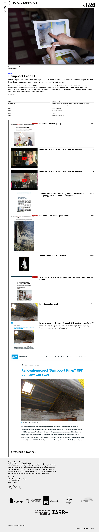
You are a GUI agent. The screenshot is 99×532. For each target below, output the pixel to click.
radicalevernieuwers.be (57, 115)
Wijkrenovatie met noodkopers (52, 255)
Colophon (92, 528)
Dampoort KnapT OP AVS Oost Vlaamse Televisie (60, 149)
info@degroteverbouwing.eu (17, 479)
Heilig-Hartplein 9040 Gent (11, 104)
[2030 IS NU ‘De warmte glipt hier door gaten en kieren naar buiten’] (24, 289)
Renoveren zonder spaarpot (51, 124)
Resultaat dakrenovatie (49, 304)
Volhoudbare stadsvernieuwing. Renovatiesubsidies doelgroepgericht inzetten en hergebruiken (61, 194)
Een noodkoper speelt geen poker (53, 216)
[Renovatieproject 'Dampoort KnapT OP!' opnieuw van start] (24, 336)
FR (4, 12)
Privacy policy (79, 528)
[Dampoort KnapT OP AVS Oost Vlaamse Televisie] (24, 158)
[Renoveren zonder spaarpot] (24, 135)
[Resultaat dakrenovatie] (24, 312)
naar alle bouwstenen (24, 3)
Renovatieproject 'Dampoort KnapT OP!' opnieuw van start (64, 323)
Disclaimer (86, 528)
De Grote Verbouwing (89, 4)
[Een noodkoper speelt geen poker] (24, 234)
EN (4, 9)
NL (4, 6)
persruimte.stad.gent (22, 451)
